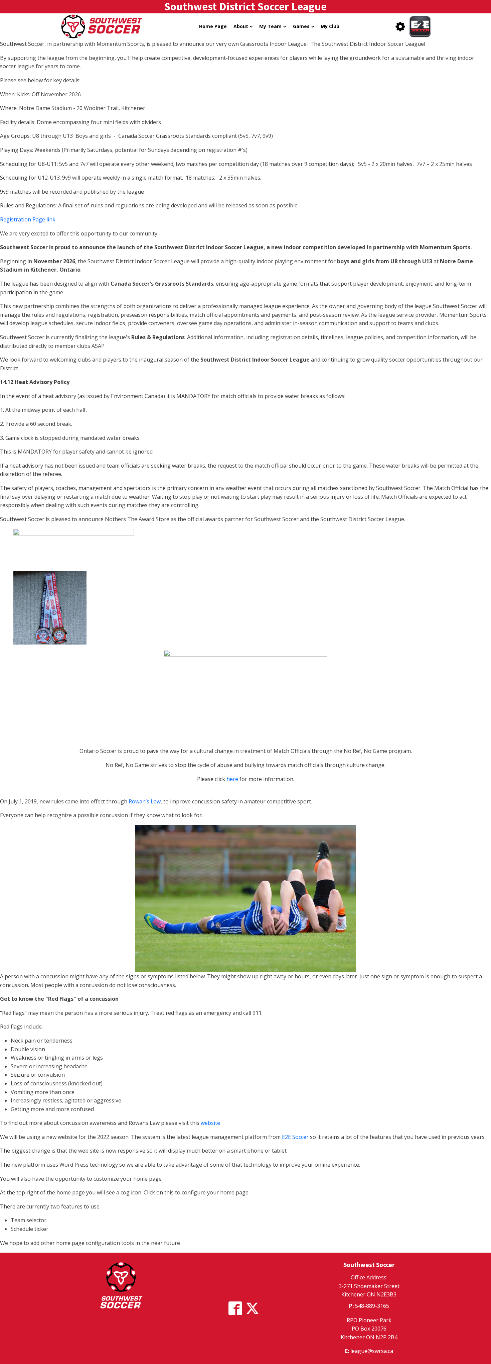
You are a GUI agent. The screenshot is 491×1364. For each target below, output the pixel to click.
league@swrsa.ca (371, 1351)
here (232, 779)
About (240, 26)
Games (301, 26)
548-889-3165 (372, 1305)
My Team (270, 26)
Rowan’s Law (145, 801)
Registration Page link (27, 219)
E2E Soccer (295, 1137)
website (210, 1123)
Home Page (213, 26)
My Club (330, 26)
